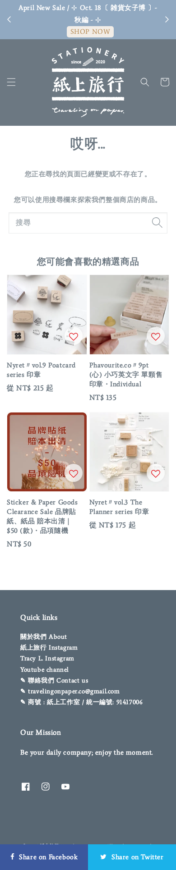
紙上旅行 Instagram (49, 647)
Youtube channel (44, 669)
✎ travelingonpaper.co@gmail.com (70, 691)
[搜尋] (157, 223)
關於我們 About (43, 637)
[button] (11, 82)
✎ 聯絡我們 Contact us (54, 680)
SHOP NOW (90, 31)
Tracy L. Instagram (47, 658)
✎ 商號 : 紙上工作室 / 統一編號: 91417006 (81, 702)
